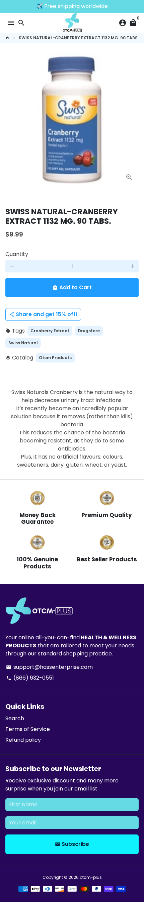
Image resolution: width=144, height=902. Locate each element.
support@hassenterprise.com (49, 667)
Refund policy (23, 740)
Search (14, 718)
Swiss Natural (23, 343)
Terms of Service (27, 729)
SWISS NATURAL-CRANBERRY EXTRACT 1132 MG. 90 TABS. (79, 38)
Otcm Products (55, 357)
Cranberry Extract (49, 331)
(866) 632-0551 (30, 678)
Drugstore (89, 331)
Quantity (16, 254)
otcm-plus (91, 877)
